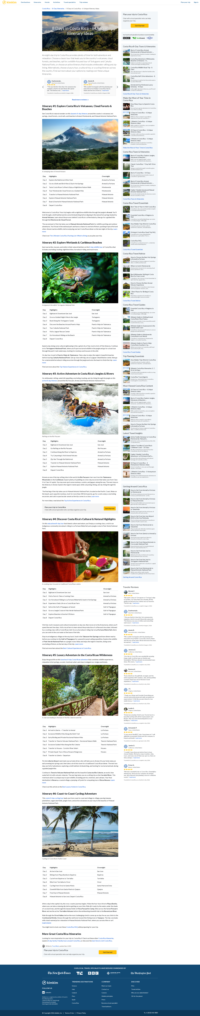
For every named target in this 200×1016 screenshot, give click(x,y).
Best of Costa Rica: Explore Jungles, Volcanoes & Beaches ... (143, 156)
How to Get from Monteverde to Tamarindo (142, 526)
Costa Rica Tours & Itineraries (133, 199)
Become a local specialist (110, 1003)
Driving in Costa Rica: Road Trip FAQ (143, 232)
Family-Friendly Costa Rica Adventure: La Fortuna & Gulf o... (142, 455)
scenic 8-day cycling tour (54, 798)
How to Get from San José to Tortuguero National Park (140, 560)
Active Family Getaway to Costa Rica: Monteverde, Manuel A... (143, 438)
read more (65, 90)
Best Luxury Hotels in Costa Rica (74, 787)
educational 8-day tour (56, 523)
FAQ (132, 986)
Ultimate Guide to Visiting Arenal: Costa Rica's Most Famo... (142, 318)
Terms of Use (69, 1013)
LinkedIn (48, 992)
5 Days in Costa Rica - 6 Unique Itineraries (141, 113)
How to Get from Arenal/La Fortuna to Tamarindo (143, 508)
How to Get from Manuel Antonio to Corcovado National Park (143, 543)
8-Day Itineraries (58, 8)
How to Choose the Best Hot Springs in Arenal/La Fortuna (143, 258)
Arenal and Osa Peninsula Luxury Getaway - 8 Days (142, 86)
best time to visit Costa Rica (102, 941)
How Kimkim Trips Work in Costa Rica (143, 224)
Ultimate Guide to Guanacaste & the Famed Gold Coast (143, 327)
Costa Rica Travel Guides (132, 352)
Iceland (74, 993)
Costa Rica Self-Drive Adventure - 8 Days (143, 77)
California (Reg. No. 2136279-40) (50, 1000)
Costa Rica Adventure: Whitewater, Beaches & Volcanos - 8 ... (143, 60)
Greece (74, 986)
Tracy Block (55, 946)
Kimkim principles (107, 996)
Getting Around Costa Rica (132, 577)
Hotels (47, 2)
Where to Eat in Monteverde (140, 266)
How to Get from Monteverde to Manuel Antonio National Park (142, 569)
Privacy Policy (81, 1013)
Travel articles (135, 989)
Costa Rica (46, 8)
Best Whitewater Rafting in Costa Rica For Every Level (142, 275)
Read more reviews (79, 100)
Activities (56, 2)
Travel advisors (106, 1006)
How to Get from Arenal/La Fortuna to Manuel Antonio (143, 500)
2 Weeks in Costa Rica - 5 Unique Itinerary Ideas (142, 139)
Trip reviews (83, 2)
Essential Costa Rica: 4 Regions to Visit (142, 216)
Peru (73, 996)
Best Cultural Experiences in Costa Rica (77, 648)
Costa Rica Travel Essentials (133, 249)
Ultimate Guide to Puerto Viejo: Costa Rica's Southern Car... (141, 344)
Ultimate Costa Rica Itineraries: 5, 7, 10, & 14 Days (143, 369)
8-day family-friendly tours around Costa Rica (64, 941)
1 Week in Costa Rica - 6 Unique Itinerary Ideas (141, 122)
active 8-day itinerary (49, 381)
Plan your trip (185, 2)
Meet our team (106, 986)
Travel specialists (70, 2)
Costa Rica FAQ (72, 927)
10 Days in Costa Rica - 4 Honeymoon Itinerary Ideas (140, 464)
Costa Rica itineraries (106, 938)
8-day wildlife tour (95, 247)
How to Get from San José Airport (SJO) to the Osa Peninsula (142, 517)
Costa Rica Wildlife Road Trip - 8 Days (141, 68)
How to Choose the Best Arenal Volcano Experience (141, 284)
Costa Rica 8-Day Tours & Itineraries (136, 94)
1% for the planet (137, 996)
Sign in (196, 2)
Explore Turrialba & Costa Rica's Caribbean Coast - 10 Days (141, 446)
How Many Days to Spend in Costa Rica (142, 105)
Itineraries (37, 2)
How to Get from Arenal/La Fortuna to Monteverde (143, 491)
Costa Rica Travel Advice (131, 301)
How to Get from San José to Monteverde (140, 552)
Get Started (109, 508)
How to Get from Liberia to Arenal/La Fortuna (143, 534)
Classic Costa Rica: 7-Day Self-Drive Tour (143, 165)
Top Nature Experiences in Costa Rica (72, 367)
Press (103, 999)
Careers (104, 993)
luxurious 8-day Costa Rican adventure (74, 659)
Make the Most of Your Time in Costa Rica (137, 148)
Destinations (25, 2)
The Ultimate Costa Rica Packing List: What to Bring (68, 236)
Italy (73, 989)
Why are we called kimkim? (139, 993)
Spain (73, 999)
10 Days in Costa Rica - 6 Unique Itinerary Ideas (142, 131)
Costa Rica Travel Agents (139, 377)
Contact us (105, 989)
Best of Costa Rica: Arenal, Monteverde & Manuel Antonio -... (142, 51)
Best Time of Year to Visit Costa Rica (143, 207)
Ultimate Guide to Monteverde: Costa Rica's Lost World (141, 335)
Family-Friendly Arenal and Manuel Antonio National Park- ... (142, 191)
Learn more (95, 496)
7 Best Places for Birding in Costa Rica (142, 292)
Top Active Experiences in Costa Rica (77, 500)
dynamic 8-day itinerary (79, 114)
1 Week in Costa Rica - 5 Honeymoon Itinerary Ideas (143, 472)
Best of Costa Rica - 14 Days (140, 173)
